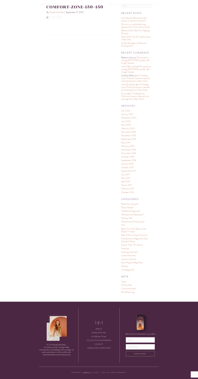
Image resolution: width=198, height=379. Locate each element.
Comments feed (128, 288)
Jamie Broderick (128, 84)
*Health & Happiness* (130, 211)
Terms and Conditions (99, 348)
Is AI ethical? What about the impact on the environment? (134, 19)
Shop (156, 4)
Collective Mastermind (99, 340)
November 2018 (128, 153)
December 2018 (128, 149)
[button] (140, 353)
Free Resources (142, 4)
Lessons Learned (128, 259)
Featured (125, 248)
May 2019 (125, 142)
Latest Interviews (128, 255)
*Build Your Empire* (129, 204)
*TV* (123, 225)
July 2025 (125, 110)
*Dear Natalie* (127, 207)
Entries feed (126, 285)
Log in (124, 281)
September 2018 (128, 160)
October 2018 (127, 156)
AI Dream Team (98, 336)
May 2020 (126, 125)
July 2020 (126, 121)
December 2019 (128, 132)
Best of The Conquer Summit (134, 235)
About (110, 4)
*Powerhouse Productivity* (133, 221)
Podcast (124, 266)
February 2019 (127, 146)
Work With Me (123, 4)
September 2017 (128, 171)
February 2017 (127, 188)
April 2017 (125, 181)
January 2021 (127, 114)
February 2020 (128, 128)
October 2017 (127, 167)
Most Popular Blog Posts (132, 262)
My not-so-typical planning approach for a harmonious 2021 (135, 25)
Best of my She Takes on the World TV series (133, 230)
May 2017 (125, 178)
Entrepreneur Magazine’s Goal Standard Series (134, 240)
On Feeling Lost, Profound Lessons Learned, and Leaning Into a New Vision (135, 78)
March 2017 (126, 185)
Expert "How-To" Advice (132, 245)
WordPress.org (127, 292)
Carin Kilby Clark (128, 66)
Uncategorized (127, 269)
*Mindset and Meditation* (132, 214)
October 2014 (127, 192)
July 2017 (125, 174)
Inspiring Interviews (129, 252)
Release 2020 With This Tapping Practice (135, 32)
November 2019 (128, 135)
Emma (124, 93)
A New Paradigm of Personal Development (133, 44)
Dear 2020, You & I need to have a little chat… (136, 38)
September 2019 (128, 139)
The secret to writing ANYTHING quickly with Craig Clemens (135, 60)
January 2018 (127, 163)
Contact (98, 344)
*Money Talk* (127, 218)
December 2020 (128, 117)
